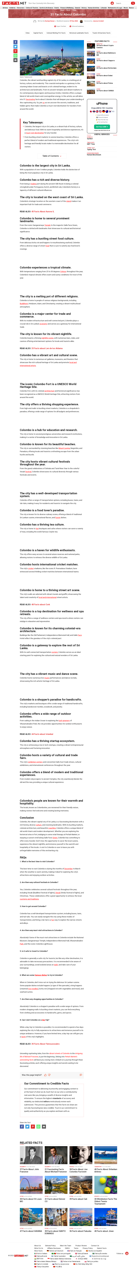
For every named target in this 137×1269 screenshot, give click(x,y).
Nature (131, 8)
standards (57, 1098)
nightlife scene (47, 338)
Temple (47, 225)
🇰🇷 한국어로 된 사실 (99, 1259)
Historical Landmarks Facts (79, 33)
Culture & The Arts (32, 8)
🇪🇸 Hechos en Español (94, 1251)
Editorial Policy (50, 1246)
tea (37, 528)
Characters (20, 8)
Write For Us (38, 1248)
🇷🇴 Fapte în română (41, 1264)
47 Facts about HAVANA (31, 1231)
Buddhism (24, 304)
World (68, 10)
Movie (126, 8)
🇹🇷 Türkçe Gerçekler (41, 1267)
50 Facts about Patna (104, 83)
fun (52, 920)
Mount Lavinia (64, 448)
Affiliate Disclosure (54, 1248)
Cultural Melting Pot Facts (56, 33)
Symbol (90, 139)
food (47, 246)
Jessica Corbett (98, 21)
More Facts (38, 1251)
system (55, 652)
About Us (37, 1246)
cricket (31, 568)
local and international (47, 597)
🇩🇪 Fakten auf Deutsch (55, 1251)
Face (80, 635)
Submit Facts (102, 1248)
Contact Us (95, 1246)
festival (28, 472)
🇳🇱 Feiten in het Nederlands (70, 1261)
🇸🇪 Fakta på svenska (99, 1253)
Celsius (63, 271)
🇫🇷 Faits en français (75, 1251)
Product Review (81, 1246)
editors (47, 1101)
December (68, 869)
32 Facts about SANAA (105, 91)
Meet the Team (65, 1246)
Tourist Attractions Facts (101, 33)
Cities (74, 10)
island (68, 201)
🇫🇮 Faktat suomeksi (58, 1256)
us (44, 103)
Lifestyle (104, 8)
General (77, 8)
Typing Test (91, 149)
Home (62, 10)
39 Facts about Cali (78, 1199)
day (43, 1020)
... (135, 8)
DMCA (67, 1248)
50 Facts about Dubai (104, 76)
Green (55, 838)
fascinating (30, 99)
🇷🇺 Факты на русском (60, 1264)
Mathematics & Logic (115, 8)
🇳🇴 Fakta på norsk (40, 1256)
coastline (52, 828)
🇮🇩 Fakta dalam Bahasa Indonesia (59, 1259)
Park (21, 944)
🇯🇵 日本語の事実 (81, 1259)
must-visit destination (35, 133)
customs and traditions (29, 899)
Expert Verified (61, 26)
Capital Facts (38, 33)
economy (43, 324)
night (56, 965)
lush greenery (64, 721)
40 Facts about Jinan (104, 1231)
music (46, 678)
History (84, 8)
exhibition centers (35, 762)
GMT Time (91, 144)
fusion (57, 517)
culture (39, 825)
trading (33, 184)
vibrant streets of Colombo (59, 1053)
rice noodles (33, 989)
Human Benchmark (94, 155)
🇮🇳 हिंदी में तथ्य (38, 1259)
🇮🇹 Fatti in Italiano (40, 1253)
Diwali (58, 893)
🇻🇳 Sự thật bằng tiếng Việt (82, 1264)
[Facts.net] (14, 3)
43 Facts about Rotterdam (106, 68)
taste (23, 1037)
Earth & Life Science (46, 8)
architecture (49, 391)
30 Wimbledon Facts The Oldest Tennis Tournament (105, 1201)
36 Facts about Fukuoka (80, 1231)
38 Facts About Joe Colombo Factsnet (78, 1170)
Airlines (5, 8)
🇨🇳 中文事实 (57, 1267)
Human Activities (93, 8)
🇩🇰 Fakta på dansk (81, 1253)
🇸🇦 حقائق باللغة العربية (77, 1256)
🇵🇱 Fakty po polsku (91, 1261)
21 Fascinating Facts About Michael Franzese (56, 1170)
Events (56, 8)
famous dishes (41, 975)
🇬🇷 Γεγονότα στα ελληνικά (99, 1256)
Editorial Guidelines (78, 26)
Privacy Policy (88, 1248)
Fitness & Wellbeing (67, 8)
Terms (76, 1248)
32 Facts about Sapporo (105, 61)
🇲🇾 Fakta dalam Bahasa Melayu (45, 1261)
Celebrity (12, 8)
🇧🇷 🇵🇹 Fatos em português (61, 1253)
